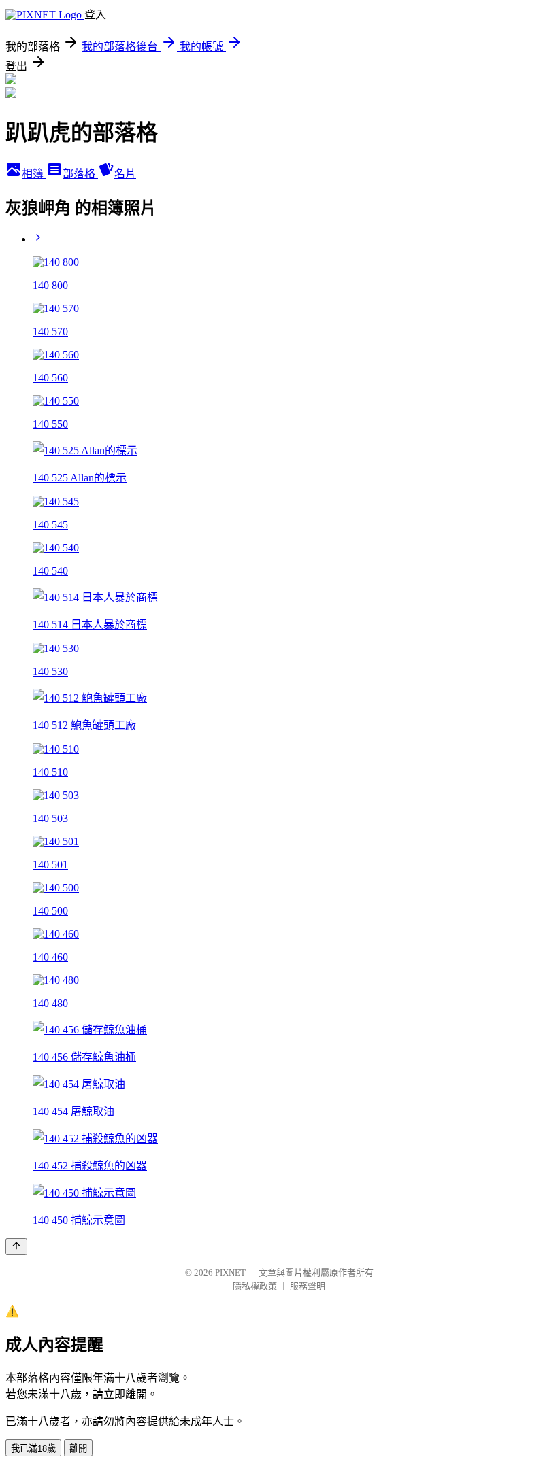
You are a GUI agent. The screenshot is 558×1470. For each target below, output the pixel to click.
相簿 (34, 174)
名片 (125, 174)
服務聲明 (307, 1286)
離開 (78, 1448)
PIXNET (230, 1272)
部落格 (80, 174)
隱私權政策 (255, 1286)
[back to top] (16, 1246)
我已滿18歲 (33, 1448)
